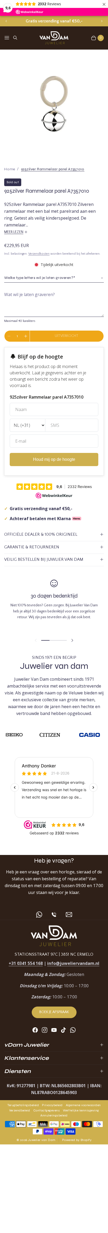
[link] (52, 169)
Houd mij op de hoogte (54, 459)
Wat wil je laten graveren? (29, 294)
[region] (54, 21)
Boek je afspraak (54, 1012)
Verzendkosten (39, 253)
